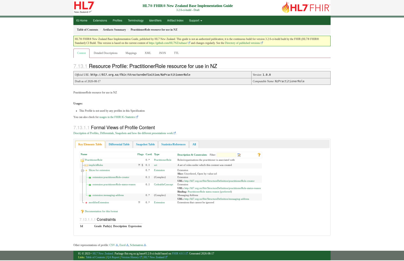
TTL (176, 53)
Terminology (136, 20)
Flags (140, 154)
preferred (226, 191)
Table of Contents (95, 257)
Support (194, 20)
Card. (149, 154)
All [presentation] (194, 144)
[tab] (90, 144)
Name (84, 154)
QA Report (113, 257)
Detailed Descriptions (106, 53)
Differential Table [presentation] (119, 144)
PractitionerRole (93, 159)
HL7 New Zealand (103, 253)
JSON (162, 53)
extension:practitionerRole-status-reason (114, 184)
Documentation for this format (101, 211)
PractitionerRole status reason (203, 191)
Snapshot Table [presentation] (145, 144)
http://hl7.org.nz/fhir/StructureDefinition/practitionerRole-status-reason (222, 188)
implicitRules (96, 165)
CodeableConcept (163, 184)
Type (156, 154)
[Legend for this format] (259, 154)
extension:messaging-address (108, 195)
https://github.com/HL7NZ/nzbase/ (168, 43)
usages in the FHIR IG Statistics (117, 117)
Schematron (136, 245)
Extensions (100, 20)
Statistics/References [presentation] (173, 144)
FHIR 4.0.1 (178, 253)
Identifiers (155, 20)
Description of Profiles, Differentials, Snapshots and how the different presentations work (123, 133)
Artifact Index (175, 20)
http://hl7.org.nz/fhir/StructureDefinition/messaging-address (216, 198)
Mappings (131, 53)
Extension (159, 170)
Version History (130, 257)
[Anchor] (221, 65)
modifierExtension (99, 202)
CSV (112, 245)
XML (148, 53)
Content (81, 53)
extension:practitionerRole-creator (111, 177)
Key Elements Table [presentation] (90, 144)
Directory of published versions (242, 43)
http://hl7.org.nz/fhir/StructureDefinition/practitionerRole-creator (219, 180)
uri (155, 165)
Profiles (117, 20)
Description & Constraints (192, 154)
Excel (122, 245)
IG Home (81, 20)
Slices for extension (99, 170)
